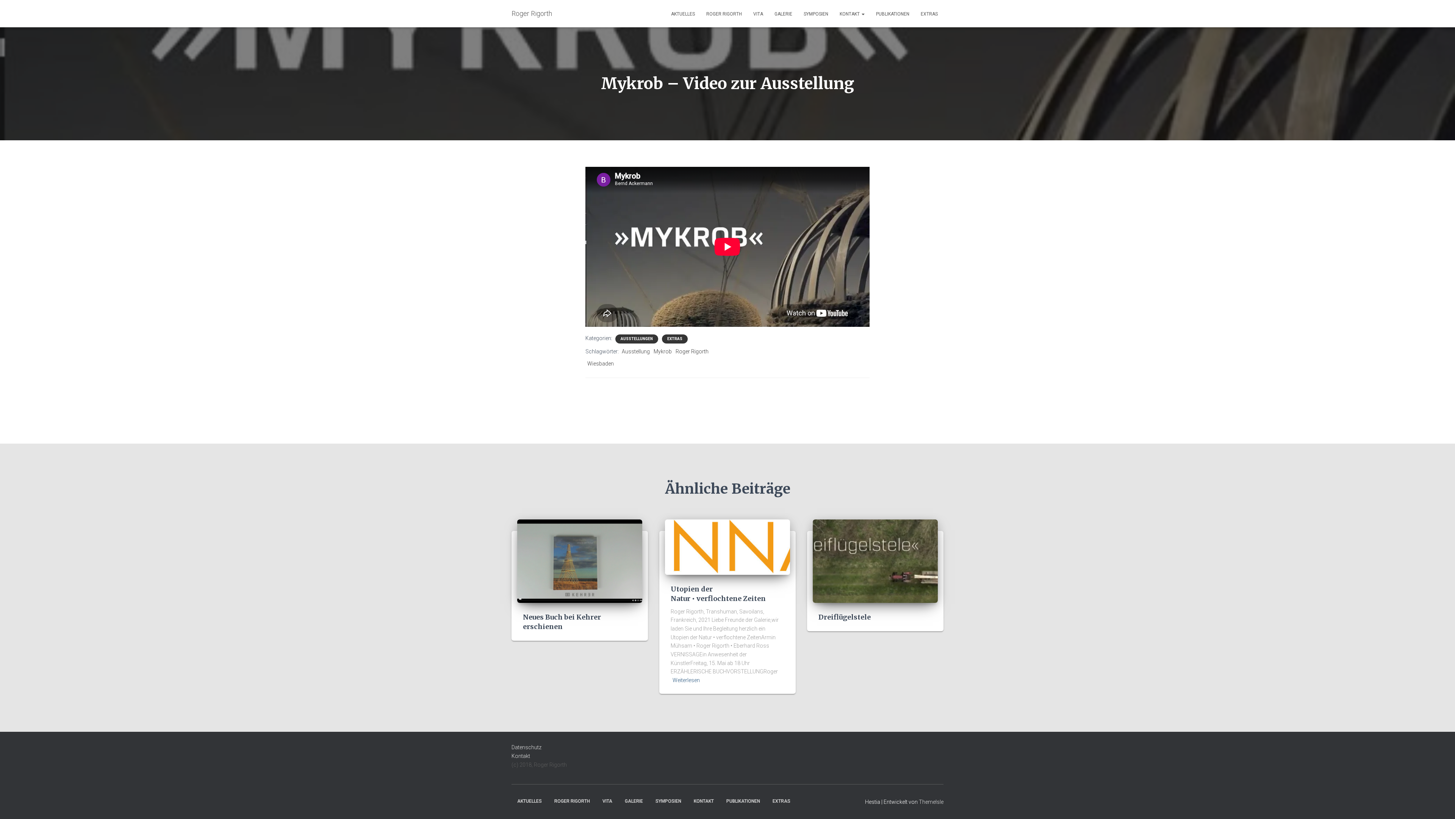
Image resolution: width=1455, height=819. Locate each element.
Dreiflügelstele (844, 617)
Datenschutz (526, 747)
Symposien (816, 14)
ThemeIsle (931, 802)
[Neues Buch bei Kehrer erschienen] (579, 560)
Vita (758, 14)
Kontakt (850, 14)
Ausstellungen (637, 339)
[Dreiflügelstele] (875, 560)
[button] (863, 14)
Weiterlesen (686, 680)
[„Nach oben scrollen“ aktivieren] (1440, 803)
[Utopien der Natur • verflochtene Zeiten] (727, 547)
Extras (929, 14)
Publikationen (892, 14)
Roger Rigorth (724, 14)
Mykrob (663, 351)
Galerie (783, 14)
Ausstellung (636, 351)
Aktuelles (683, 14)
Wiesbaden (600, 364)
